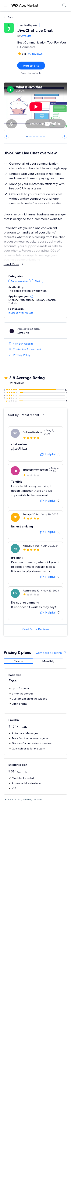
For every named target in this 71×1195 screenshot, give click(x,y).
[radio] (18, 661)
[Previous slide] (6, 136)
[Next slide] (64, 136)
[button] (32, 296)
